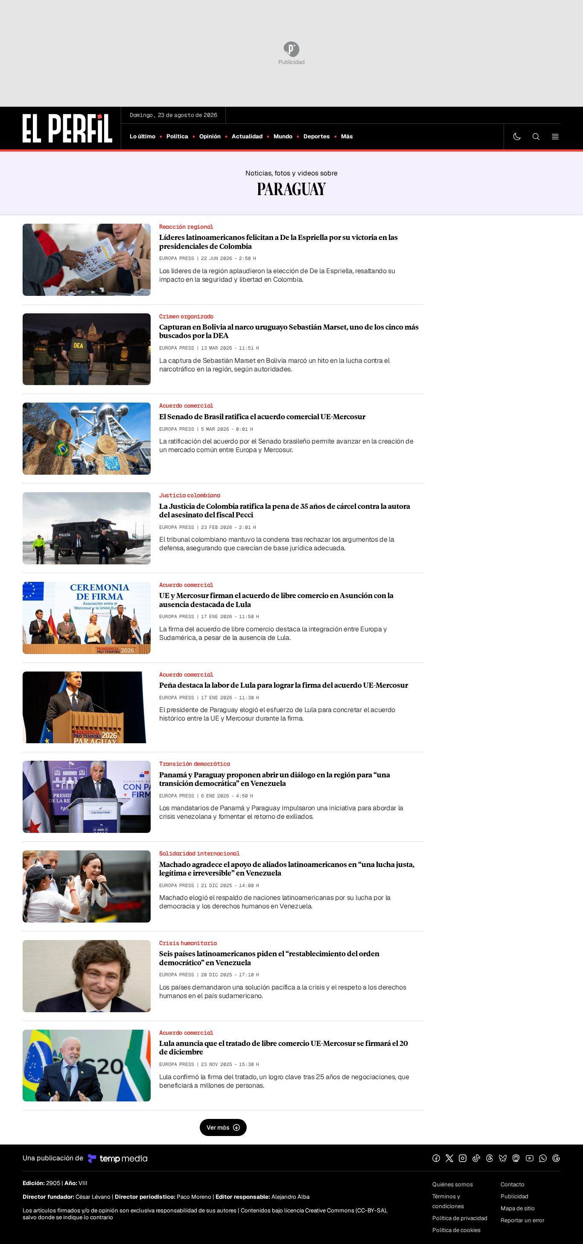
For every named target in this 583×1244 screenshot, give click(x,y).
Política (177, 136)
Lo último (142, 136)
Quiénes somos (452, 1184)
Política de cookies (456, 1230)
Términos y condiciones (448, 1201)
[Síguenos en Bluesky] (502, 1158)
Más (347, 136)
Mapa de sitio (518, 1208)
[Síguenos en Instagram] (462, 1158)
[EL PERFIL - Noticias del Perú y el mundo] (67, 127)
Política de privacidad (459, 1218)
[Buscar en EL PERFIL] (536, 136)
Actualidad (247, 136)
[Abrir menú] (555, 136)
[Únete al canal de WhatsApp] (543, 1158)
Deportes (316, 136)
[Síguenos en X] (449, 1158)
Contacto (513, 1184)
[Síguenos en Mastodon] (516, 1158)
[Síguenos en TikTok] (476, 1158)
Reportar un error (523, 1220)
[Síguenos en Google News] (556, 1158)
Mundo (283, 136)
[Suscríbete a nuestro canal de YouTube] (529, 1158)
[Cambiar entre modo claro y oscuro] (516, 136)
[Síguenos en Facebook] (436, 1158)
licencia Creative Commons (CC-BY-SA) (335, 1210)
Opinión (210, 136)
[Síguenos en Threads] (489, 1158)
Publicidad (514, 1196)
